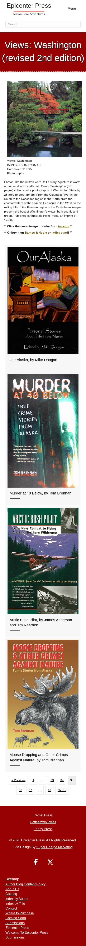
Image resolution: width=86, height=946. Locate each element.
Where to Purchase (19, 913)
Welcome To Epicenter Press (26, 932)
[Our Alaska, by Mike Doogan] (43, 308)
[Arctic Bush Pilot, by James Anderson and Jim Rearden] (43, 571)
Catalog (11, 894)
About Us (12, 889)
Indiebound (60, 232)
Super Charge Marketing (54, 847)
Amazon (63, 226)
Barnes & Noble (36, 232)
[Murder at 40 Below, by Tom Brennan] (43, 438)
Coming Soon (15, 918)
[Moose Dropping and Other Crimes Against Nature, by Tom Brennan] (43, 705)
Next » (62, 790)
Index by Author (16, 899)
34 (62, 780)
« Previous (18, 780)
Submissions (15, 923)
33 (52, 780)
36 (20, 790)
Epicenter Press (17, 928)
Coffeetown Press (43, 822)
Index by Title (15, 903)
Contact (11, 908)
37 (30, 790)
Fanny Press (43, 829)
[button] (35, 862)
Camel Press (43, 815)
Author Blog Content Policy (25, 884)
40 (49, 790)
